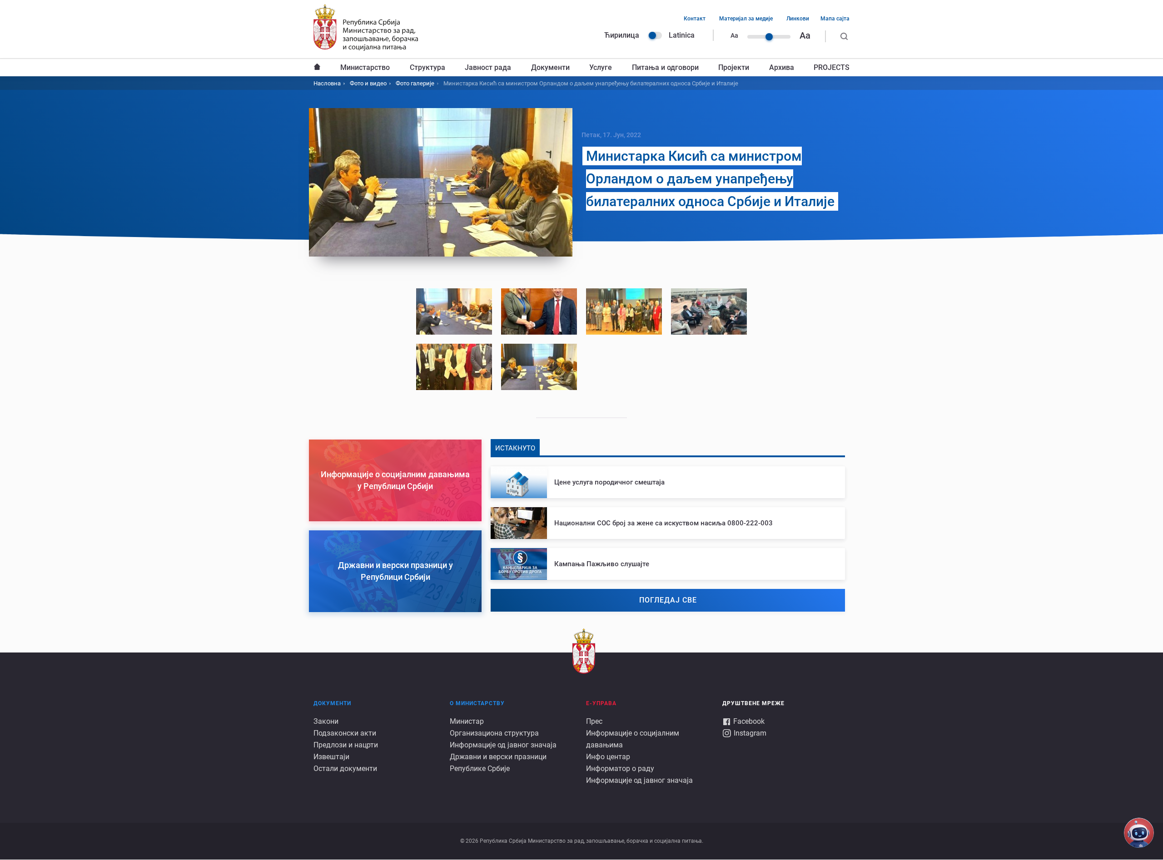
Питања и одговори (665, 67)
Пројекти (733, 67)
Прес (594, 721)
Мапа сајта (835, 18)
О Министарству (477, 703)
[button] (454, 311)
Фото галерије (415, 83)
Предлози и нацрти (345, 745)
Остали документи (345, 768)
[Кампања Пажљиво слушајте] (668, 564)
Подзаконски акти (344, 733)
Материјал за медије (746, 18)
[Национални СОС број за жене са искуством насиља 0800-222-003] (668, 523)
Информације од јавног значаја (503, 745)
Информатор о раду (620, 768)
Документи (550, 67)
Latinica (682, 35)
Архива (781, 67)
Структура (427, 67)
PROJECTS (832, 67)
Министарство (365, 67)
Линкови (797, 18)
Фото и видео (368, 83)
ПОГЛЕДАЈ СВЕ (668, 600)
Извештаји (331, 756)
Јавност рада (488, 67)
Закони (325, 721)
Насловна (317, 67)
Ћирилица (621, 35)
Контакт (695, 18)
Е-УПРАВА (601, 703)
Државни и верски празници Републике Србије (498, 762)
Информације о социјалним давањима (632, 739)
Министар (467, 721)
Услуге (600, 67)
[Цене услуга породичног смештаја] (668, 482)
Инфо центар (608, 756)
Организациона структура (494, 733)
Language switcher (655, 35)
